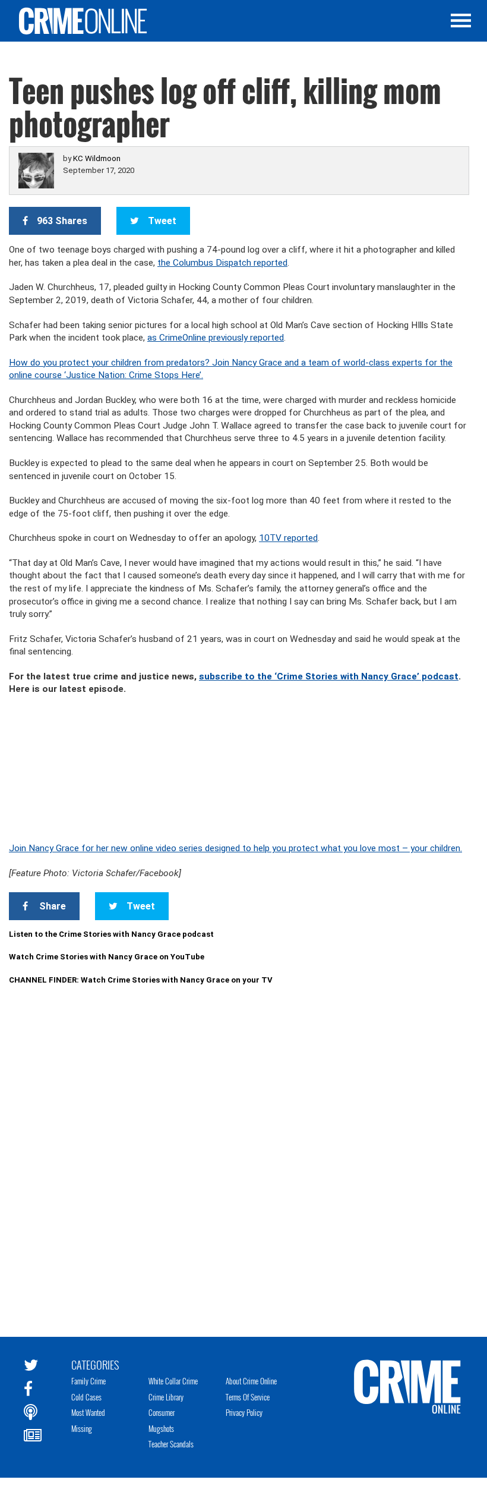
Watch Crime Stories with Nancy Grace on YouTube (106, 956)
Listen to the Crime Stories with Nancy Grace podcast (111, 934)
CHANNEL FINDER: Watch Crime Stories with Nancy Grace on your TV (141, 979)
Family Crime (88, 1381)
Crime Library (166, 1397)
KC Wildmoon (97, 158)
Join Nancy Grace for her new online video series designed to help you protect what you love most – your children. (235, 848)
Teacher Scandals (171, 1444)
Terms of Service (248, 1397)
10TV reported (288, 538)
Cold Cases (86, 1397)
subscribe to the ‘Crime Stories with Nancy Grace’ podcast (328, 676)
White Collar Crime (173, 1381)
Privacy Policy (244, 1412)
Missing (81, 1428)
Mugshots (161, 1428)
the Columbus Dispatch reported (222, 262)
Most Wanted (88, 1412)
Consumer (161, 1412)
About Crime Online (251, 1381)
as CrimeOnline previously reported (215, 337)
